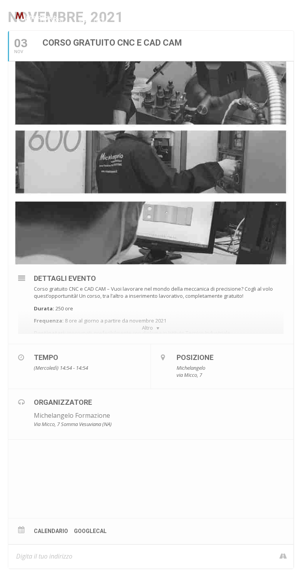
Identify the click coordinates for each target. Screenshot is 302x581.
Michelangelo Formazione (72, 415)
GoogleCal (90, 531)
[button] (67, 21)
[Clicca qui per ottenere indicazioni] (279, 556)
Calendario (51, 531)
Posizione (195, 357)
